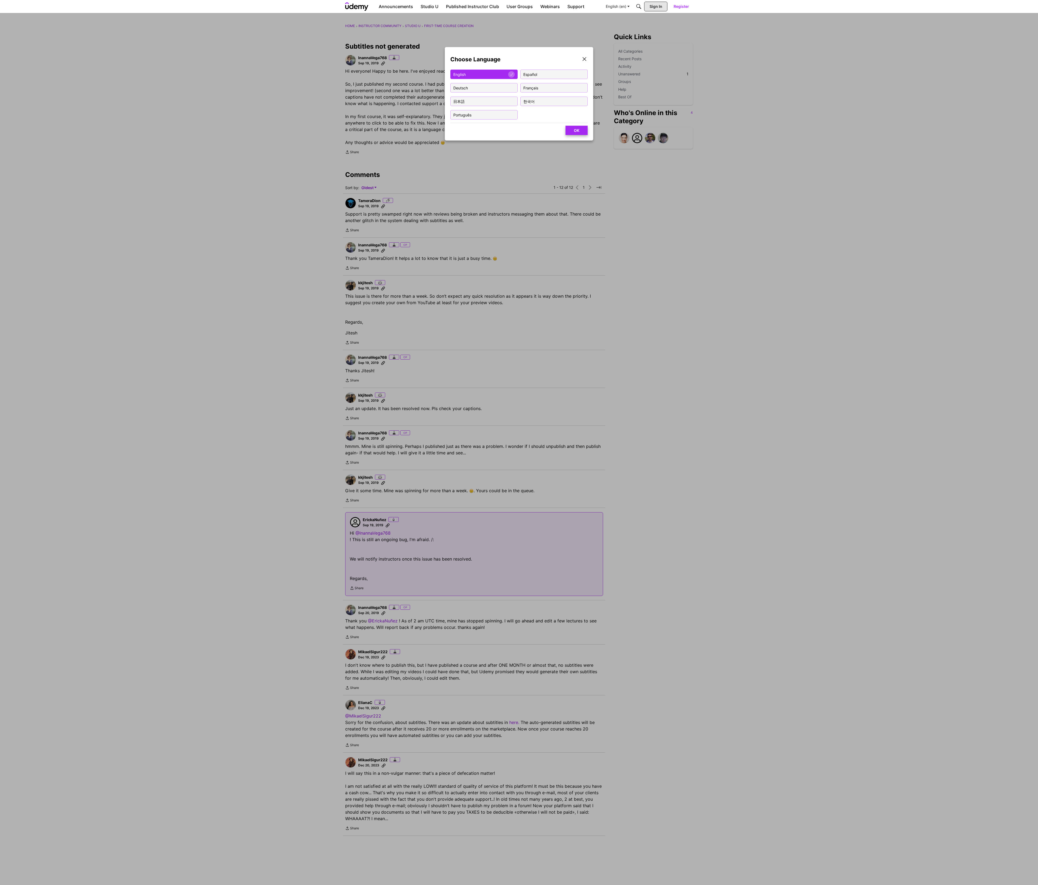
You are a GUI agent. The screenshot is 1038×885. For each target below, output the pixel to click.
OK (576, 130)
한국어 (529, 101)
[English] (356, 6)
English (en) (616, 6)
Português (462, 114)
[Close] (584, 59)
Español (530, 74)
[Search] (639, 6)
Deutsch (460, 87)
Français (530, 87)
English (459, 74)
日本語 (459, 101)
